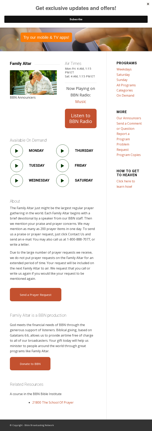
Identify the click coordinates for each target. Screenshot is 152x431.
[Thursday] (62, 150)
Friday (80, 165)
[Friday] (62, 165)
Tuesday (37, 165)
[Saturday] (62, 180)
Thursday (84, 150)
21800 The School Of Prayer (53, 402)
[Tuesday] (16, 165)
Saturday (84, 180)
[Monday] (16, 150)
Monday (36, 150)
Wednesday (39, 180)
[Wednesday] (16, 180)
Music (80, 101)
